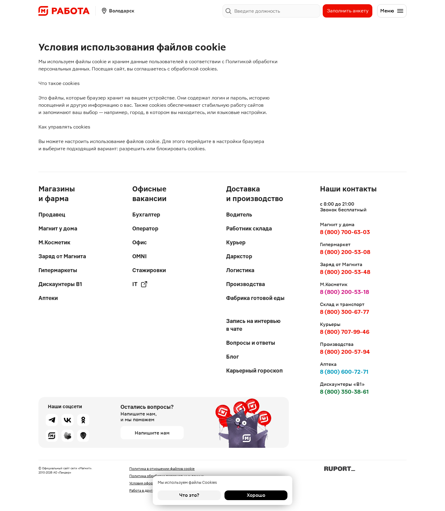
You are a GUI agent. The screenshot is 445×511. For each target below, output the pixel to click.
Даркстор (239, 256)
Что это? (189, 495)
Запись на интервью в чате (253, 325)
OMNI (139, 256)
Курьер (236, 242)
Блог (232, 356)
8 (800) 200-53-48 (345, 272)
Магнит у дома (57, 228)
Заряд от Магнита (62, 256)
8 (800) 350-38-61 (344, 392)
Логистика (240, 270)
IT (134, 284)
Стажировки (149, 270)
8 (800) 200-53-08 (345, 252)
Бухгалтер (146, 214)
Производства (245, 284)
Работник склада (249, 228)
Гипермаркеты (57, 270)
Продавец (51, 214)
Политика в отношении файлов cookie (162, 469)
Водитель (239, 214)
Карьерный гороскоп (254, 370)
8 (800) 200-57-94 (345, 352)
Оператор (145, 228)
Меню (387, 11)
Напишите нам (152, 433)
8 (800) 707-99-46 (344, 332)
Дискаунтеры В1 (60, 284)
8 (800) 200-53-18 (344, 292)
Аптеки (48, 298)
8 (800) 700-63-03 (345, 232)
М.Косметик (54, 242)
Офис (139, 242)
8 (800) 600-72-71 (344, 372)
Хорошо (256, 495)
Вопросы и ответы (250, 343)
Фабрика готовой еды (255, 298)
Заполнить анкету (347, 11)
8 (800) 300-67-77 (344, 312)
